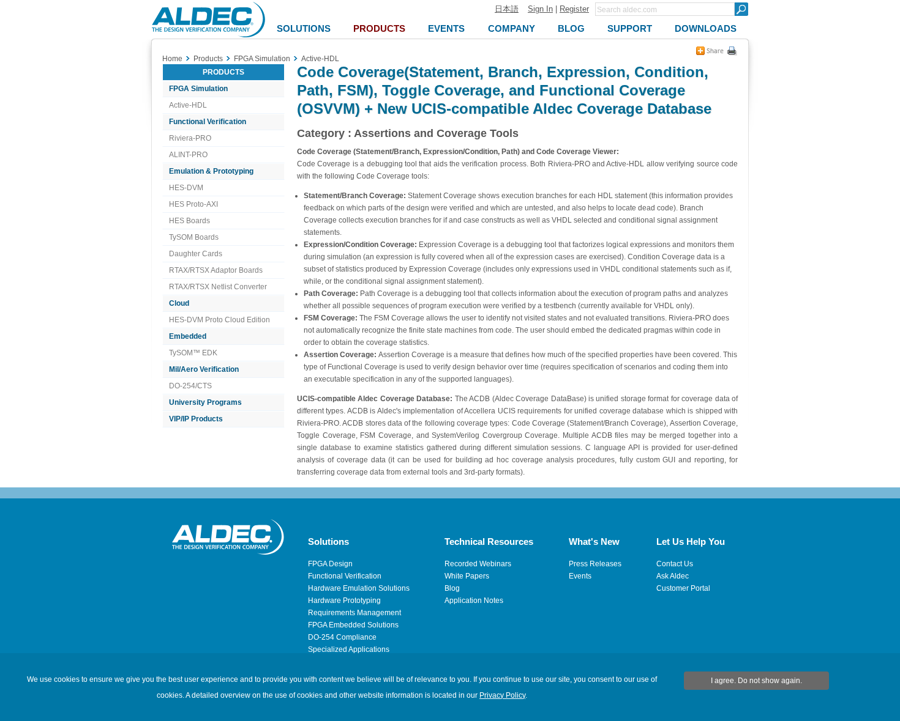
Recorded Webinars (477, 564)
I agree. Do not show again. (756, 680)
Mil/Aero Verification (204, 369)
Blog (452, 588)
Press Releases (595, 564)
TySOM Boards (194, 237)
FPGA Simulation (198, 88)
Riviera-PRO (190, 138)
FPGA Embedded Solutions (353, 625)
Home (172, 58)
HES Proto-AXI (193, 204)
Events (580, 576)
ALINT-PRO (188, 154)
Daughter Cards (195, 254)
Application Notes (473, 600)
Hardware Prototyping (344, 600)
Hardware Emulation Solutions (359, 588)
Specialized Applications (348, 649)
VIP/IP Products (196, 419)
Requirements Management (354, 612)
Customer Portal (683, 588)
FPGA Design (330, 564)
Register (574, 8)
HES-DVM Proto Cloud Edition (219, 320)
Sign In (540, 8)
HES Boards (189, 220)
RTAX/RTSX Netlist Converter (218, 287)
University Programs (205, 402)
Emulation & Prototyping (211, 171)
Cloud (179, 303)
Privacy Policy (502, 695)
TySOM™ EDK (193, 353)
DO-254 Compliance (342, 637)
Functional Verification (207, 121)
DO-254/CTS (190, 386)
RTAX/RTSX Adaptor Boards (216, 270)
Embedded (187, 336)
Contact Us (674, 564)
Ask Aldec (672, 576)
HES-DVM (186, 187)
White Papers (466, 576)
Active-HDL (188, 105)
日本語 (507, 8)
